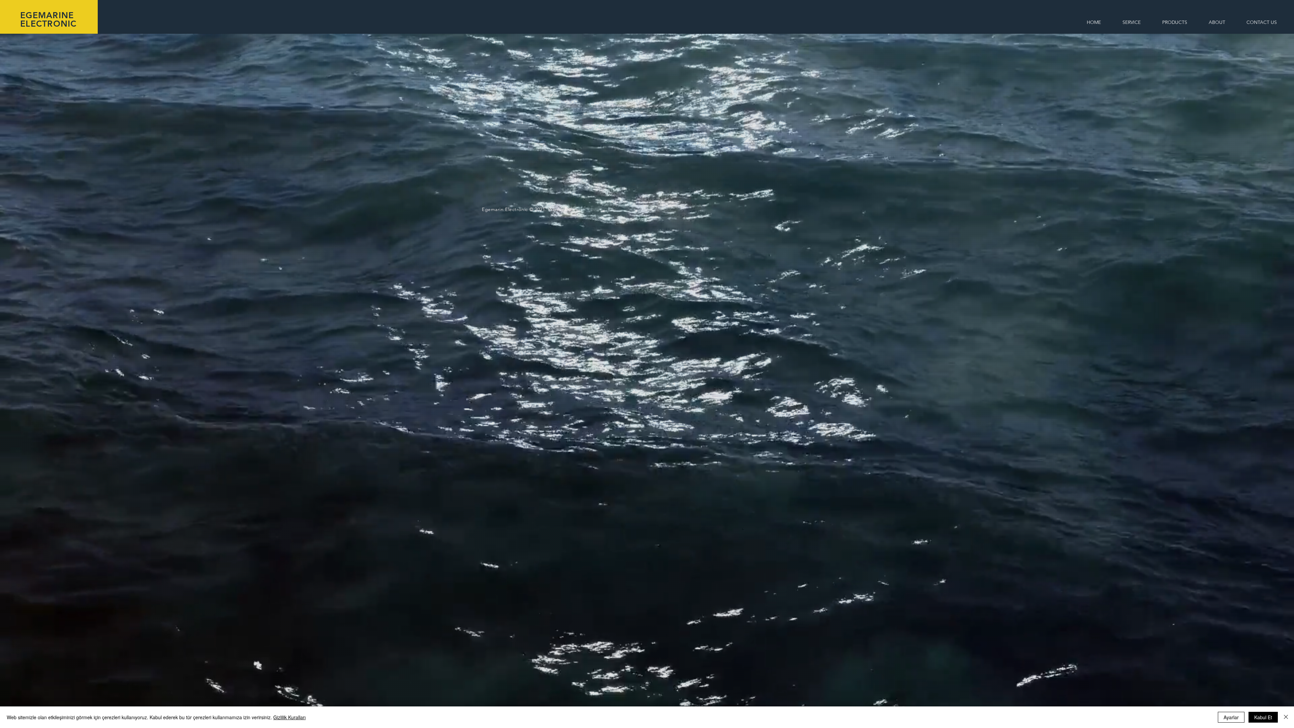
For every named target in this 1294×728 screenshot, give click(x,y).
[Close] (1286, 717)
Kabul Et (1263, 717)
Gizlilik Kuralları (289, 717)
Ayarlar (1231, 717)
